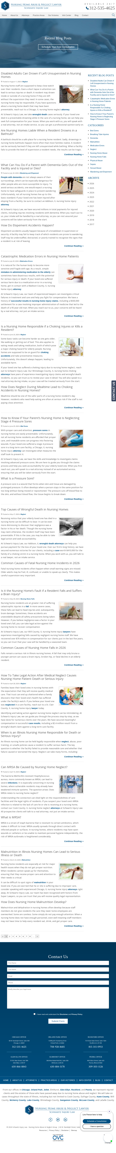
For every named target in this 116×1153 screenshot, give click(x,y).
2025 (91, 188)
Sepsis (93, 164)
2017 (91, 224)
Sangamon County (69, 1100)
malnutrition (40, 882)
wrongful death (39, 114)
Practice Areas (39, 15)
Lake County (33, 1100)
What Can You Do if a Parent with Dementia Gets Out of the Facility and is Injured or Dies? (102, 92)
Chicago (26, 1090)
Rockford (75, 1090)
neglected (10, 705)
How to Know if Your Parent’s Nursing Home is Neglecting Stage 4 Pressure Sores (102, 116)
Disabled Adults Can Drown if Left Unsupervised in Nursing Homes (102, 83)
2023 (91, 197)
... (33, 936)
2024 (91, 192)
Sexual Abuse (95, 168)
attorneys (5, 374)
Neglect (25, 82)
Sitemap (74, 1130)
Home (4, 15)
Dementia (94, 138)
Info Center (66, 15)
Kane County (103, 1097)
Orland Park (36, 1090)
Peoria (89, 1090)
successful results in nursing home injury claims (34, 301)
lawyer (34, 708)
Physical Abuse (96, 161)
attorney (65, 109)
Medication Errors (26, 261)
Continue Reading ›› (74, 154)
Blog (76, 15)
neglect (65, 741)
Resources (43, 1130)
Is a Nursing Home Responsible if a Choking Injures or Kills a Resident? (101, 107)
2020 (91, 210)
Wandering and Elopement (29, 173)
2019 (91, 215)
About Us (14, 15)
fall (27, 606)
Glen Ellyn (65, 1090)
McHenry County (18, 1100)
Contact (85, 15)
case (57, 550)
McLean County (86, 1100)
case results (34, 723)
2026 (91, 183)
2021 (91, 206)
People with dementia (11, 177)
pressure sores (40, 430)
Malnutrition (26, 860)
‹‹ (2, 936)
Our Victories (53, 15)
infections (12, 783)
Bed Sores (24, 426)
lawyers (66, 632)
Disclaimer (64, 1014)
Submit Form (58, 1021)
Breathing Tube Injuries (99, 134)
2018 (91, 219)
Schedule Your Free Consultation (58, 47)
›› (37, 936)
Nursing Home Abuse (98, 153)
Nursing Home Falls (28, 599)
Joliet (46, 1090)
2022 (91, 201)
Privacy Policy (76, 1014)
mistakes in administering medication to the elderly (26, 272)
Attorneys (25, 15)
